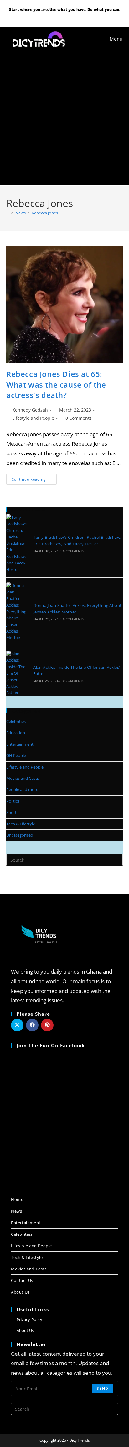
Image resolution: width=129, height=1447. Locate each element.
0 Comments (78, 418)
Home (17, 1199)
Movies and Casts (22, 778)
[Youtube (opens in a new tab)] (65, 16)
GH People (16, 755)
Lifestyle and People (33, 418)
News (16, 1211)
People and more (22, 789)
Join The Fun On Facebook (51, 1045)
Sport (11, 812)
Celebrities (16, 721)
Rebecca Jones (45, 213)
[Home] (7, 213)
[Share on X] (17, 1025)
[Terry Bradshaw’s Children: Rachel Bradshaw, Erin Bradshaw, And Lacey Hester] (17, 543)
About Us (20, 1292)
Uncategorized (19, 835)
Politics (12, 801)
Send (102, 1388)
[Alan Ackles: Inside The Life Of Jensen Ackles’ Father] (17, 673)
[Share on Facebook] (32, 1025)
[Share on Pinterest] (47, 1025)
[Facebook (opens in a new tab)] (57, 16)
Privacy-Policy (29, 1319)
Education (15, 732)
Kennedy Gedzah (30, 410)
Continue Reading (34, 478)
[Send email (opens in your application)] (73, 16)
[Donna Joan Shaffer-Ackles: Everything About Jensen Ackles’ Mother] (17, 611)
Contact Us (22, 1280)
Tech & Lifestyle (20, 824)
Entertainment (20, 744)
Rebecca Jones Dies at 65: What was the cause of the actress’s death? (56, 384)
